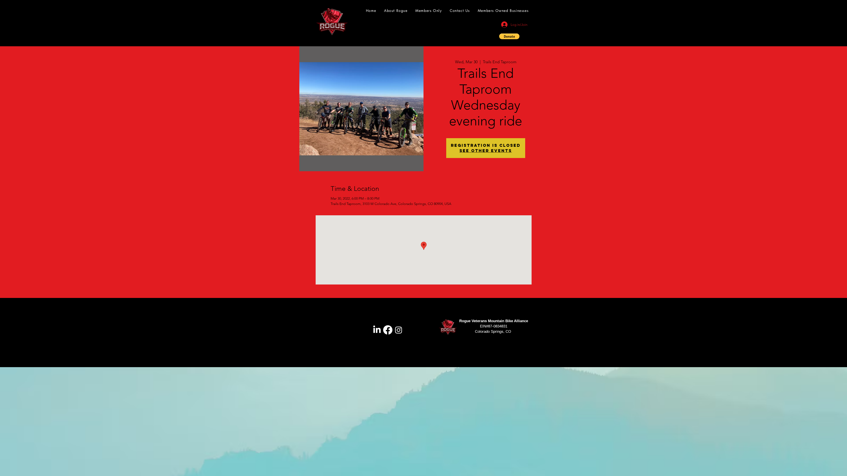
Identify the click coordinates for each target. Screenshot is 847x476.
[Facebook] (387, 330)
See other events (485, 150)
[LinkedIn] (377, 330)
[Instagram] (398, 330)
